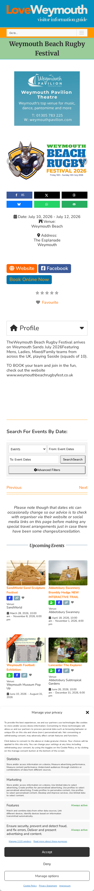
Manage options (47, 876)
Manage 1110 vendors (20, 841)
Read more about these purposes (50, 841)
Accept (47, 852)
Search (73, 459)
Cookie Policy (30, 885)
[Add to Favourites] (23, 598)
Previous (14, 487)
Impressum (65, 885)
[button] (87, 712)
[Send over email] (74, 204)
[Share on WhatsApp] (47, 204)
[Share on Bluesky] (19, 204)
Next (83, 487)
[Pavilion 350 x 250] (47, 73)
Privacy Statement (48, 885)
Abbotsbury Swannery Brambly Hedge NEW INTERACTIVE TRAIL (64, 592)
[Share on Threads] (74, 195)
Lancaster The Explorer (65, 665)
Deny (47, 864)
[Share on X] (47, 195)
